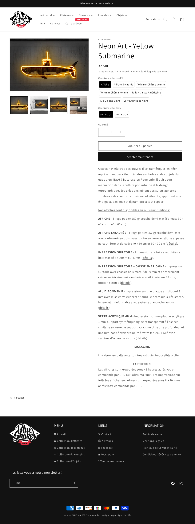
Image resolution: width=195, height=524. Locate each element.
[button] (165, 19)
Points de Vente (152, 434)
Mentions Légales (153, 441)
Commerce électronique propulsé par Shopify (108, 515)
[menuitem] (48, 15)
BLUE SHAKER (78, 515)
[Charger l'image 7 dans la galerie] (59, 105)
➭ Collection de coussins (69, 454)
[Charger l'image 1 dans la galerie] (19, 105)
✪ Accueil (60, 434)
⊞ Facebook (105, 447)
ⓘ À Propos (105, 441)
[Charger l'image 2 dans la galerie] (39, 105)
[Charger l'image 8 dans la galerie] (78, 105)
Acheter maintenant (140, 157)
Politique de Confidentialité (160, 447)
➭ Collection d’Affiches (68, 441)
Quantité (103, 124)
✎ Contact (104, 434)
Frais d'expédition (124, 71)
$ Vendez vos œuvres (111, 461)
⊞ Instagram (106, 454)
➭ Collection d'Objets (67, 461)
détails (171, 244)
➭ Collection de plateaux (69, 447)
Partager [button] (19, 397)
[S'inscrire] (74, 483)
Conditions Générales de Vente (162, 454)
